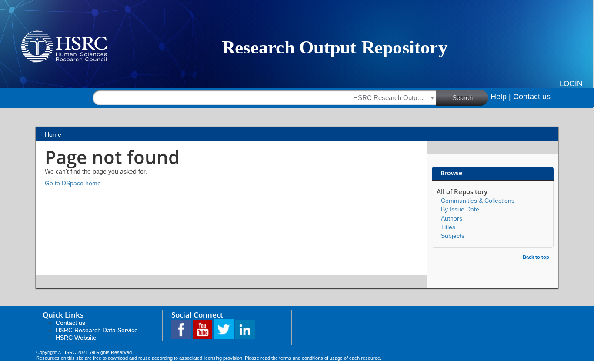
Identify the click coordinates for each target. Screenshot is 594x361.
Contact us (532, 96)
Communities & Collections (477, 200)
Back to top (536, 257)
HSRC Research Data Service (97, 330)
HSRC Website (76, 337)
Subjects (452, 235)
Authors (451, 218)
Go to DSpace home (73, 183)
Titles (448, 227)
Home (53, 134)
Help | (501, 96)
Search (462, 97)
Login (571, 84)
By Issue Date (460, 209)
